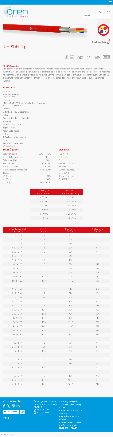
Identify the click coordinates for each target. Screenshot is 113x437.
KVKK (6, 418)
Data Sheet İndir (99, 42)
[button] (110, 2)
